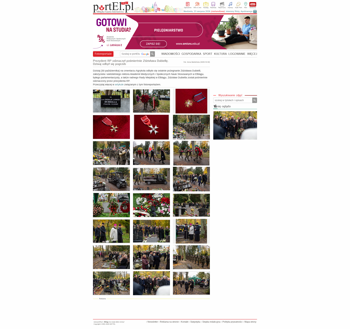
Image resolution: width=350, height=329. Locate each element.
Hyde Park (238, 8)
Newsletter (153, 322)
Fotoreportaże (103, 54)
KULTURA (220, 54)
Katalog (205, 8)
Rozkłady (213, 8)
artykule (119, 84)
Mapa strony (250, 322)
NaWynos (252, 4)
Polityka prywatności (232, 322)
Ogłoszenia (187, 8)
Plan (245, 8)
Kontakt (184, 322)
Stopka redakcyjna (211, 322)
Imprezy (230, 8)
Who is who (197, 8)
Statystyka (195, 322)
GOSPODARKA (191, 54)
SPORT (207, 54)
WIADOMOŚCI (170, 54)
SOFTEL (112, 324)
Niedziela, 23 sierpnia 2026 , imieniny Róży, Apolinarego (218, 11)
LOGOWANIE (236, 54)
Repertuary (222, 8)
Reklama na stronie (169, 322)
